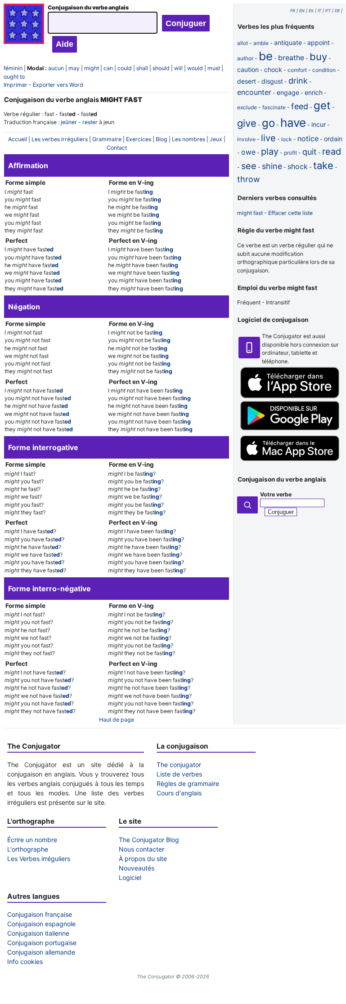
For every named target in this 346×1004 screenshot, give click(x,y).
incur (318, 124)
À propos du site (143, 858)
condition (324, 70)
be (266, 56)
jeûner (69, 122)
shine (272, 166)
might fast (250, 213)
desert (246, 81)
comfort (297, 70)
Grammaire (106, 139)
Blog (161, 139)
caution (248, 69)
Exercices (138, 139)
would (195, 68)
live (268, 138)
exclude (247, 107)
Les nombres (188, 139)
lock (286, 139)
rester (90, 122)
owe (248, 151)
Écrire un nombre (32, 839)
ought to (14, 76)
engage (288, 92)
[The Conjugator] (24, 28)
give (246, 123)
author (245, 58)
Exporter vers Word (58, 84)
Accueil (17, 139)
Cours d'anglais (179, 793)
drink (298, 80)
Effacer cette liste (290, 213)
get (322, 105)
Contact (117, 147)
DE (337, 10)
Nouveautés (136, 868)
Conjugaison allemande (41, 952)
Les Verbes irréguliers (38, 858)
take (323, 165)
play (270, 151)
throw (248, 179)
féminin (13, 68)
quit (309, 151)
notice (308, 138)
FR (292, 10)
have (293, 122)
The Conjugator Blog (149, 839)
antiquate (288, 42)
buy (318, 56)
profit (290, 152)
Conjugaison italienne (38, 933)
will (178, 68)
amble (261, 43)
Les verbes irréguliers (59, 139)
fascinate (274, 107)
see (248, 166)
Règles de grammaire (188, 783)
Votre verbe (276, 494)
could (124, 68)
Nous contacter (141, 849)
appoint (318, 42)
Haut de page (116, 719)
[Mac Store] (289, 462)
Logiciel (130, 877)
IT (319, 10)
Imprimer (15, 84)
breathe (291, 57)
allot (242, 43)
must (213, 68)
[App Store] (289, 396)
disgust (272, 81)
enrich (314, 92)
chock (273, 69)
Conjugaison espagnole (41, 924)
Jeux (216, 139)
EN (302, 10)
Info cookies (25, 961)
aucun (56, 68)
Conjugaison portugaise (41, 942)
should (161, 68)
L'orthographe (27, 849)
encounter (254, 92)
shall (142, 68)
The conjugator (179, 764)
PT (328, 10)
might (91, 68)
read (331, 151)
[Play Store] (289, 428)
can (108, 68)
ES (311, 10)
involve (246, 139)
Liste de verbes (179, 774)
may (74, 68)
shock (298, 166)
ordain (333, 139)
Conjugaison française (39, 914)
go (268, 122)
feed (299, 106)
